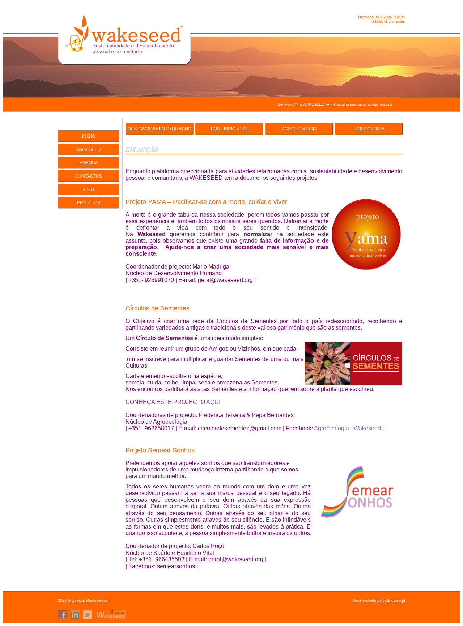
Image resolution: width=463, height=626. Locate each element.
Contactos (88, 176)
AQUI (213, 402)
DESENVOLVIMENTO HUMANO (159, 128)
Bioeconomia (369, 128)
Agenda (89, 162)
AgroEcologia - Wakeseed (347, 428)
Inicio (88, 136)
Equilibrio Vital (229, 128)
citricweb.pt (395, 600)
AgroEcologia (299, 128)
